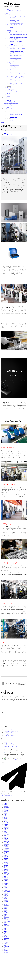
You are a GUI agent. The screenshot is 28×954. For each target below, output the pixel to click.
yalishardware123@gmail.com (15, 759)
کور (5, 133)
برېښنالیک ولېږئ (6, 795)
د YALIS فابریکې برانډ (11, 134)
